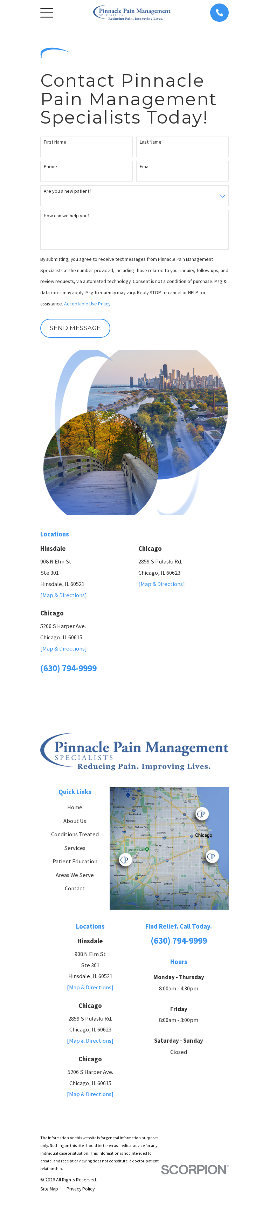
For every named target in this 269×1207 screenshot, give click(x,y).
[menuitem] (49, 1188)
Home (74, 807)
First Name (55, 142)
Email (145, 167)
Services (74, 848)
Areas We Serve (75, 875)
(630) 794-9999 (68, 668)
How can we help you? (67, 216)
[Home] (132, 12)
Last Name (150, 142)
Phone (50, 167)
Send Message (75, 327)
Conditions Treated (75, 834)
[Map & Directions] (63, 595)
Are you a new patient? (67, 191)
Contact (75, 888)
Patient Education (75, 861)
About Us (74, 821)
